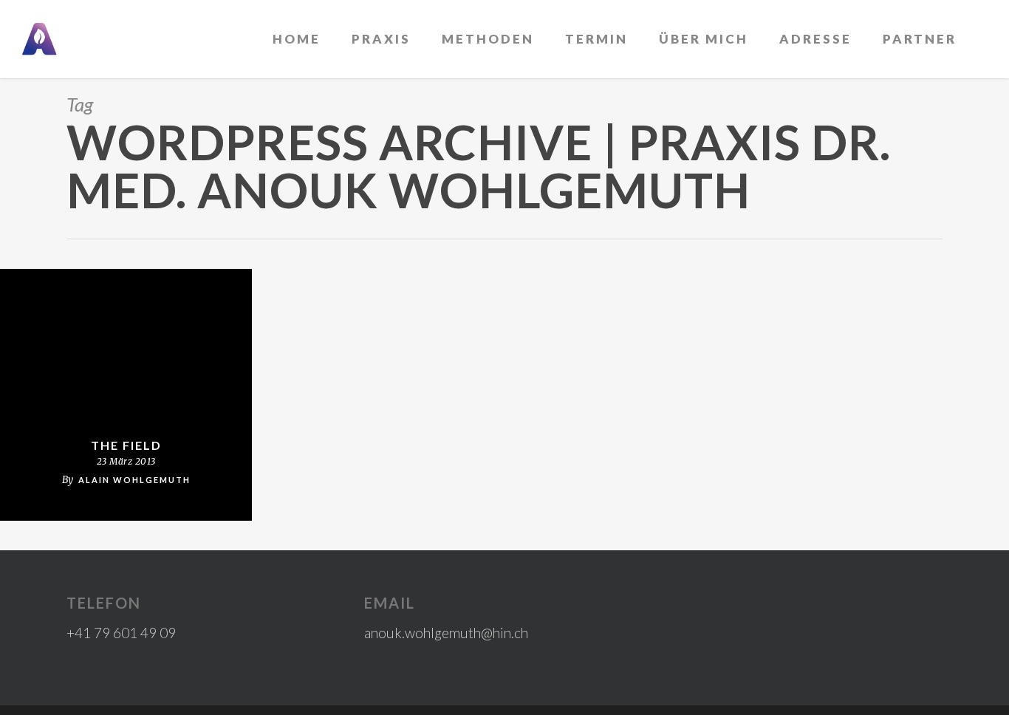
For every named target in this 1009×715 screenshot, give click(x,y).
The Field (126, 445)
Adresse (815, 39)
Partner (920, 39)
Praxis (381, 39)
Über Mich (703, 39)
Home (297, 39)
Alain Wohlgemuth (134, 480)
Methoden (488, 39)
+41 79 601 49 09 (121, 632)
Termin (596, 39)
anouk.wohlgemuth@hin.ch (446, 632)
